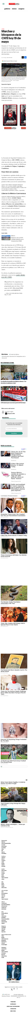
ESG (2, 850)
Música (2, 897)
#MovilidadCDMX (18, 288)
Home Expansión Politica (6, 843)
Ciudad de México (14, 354)
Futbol (2, 936)
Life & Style (4, 890)
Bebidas (3, 950)
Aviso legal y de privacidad (13, 1006)
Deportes (3, 894)
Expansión (4, 840)
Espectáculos (3, 870)
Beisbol (2, 937)
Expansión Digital (9, 411)
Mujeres (3, 852)
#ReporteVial (8, 282)
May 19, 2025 (7, 294)
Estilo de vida (3, 887)
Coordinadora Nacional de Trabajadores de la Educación (13, 357)
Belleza (2, 876)
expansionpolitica (14, 989)
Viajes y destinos (4, 951)
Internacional (3, 846)
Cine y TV (3, 896)
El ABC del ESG (4, 921)
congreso (21, 9)
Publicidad (13, 1001)
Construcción (4, 903)
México (13, 235)
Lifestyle (3, 943)
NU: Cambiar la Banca (14, 982)
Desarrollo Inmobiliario (5, 904)
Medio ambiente (4, 913)
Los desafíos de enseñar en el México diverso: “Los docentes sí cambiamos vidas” (13, 382)
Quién (3, 869)
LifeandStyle (3, 853)
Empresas (3, 842)
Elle (2, 882)
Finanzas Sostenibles (5, 919)
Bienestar (3, 954)
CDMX (2, 29)
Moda (2, 874)
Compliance (13, 1004)
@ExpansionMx (11, 413)
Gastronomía (3, 948)
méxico (14, 9)
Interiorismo (3, 909)
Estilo (2, 892)
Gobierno (3, 857)
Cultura (2, 879)
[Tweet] (23, 57)
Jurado (2, 957)
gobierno (7, 9)
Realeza (3, 872)
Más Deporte (3, 941)
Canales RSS (13, 1008)
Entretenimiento (4, 893)
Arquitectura (3, 907)
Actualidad (3, 927)
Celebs (2, 886)
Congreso (3, 860)
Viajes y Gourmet (4, 877)
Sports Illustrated (6, 934)
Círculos (3, 873)
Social (2, 914)
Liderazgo (3, 929)
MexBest (3, 947)
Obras (2, 849)
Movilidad (3, 917)
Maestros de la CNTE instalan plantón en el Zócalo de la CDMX (17, 239)
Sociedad (3, 866)
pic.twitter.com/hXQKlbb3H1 (12, 290)
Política (3, 856)
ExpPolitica (11, 989)
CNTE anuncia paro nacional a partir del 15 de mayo (13, 403)
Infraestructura (4, 906)
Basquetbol (3, 940)
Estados (2, 863)
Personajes (3, 953)
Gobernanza (3, 916)
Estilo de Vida (4, 956)
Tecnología (3, 847)
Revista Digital (4, 944)
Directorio (13, 1011)
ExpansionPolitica (17, 989)
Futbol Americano (4, 939)
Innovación (3, 920)
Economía (3, 844)
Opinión (3, 864)
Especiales (3, 931)
